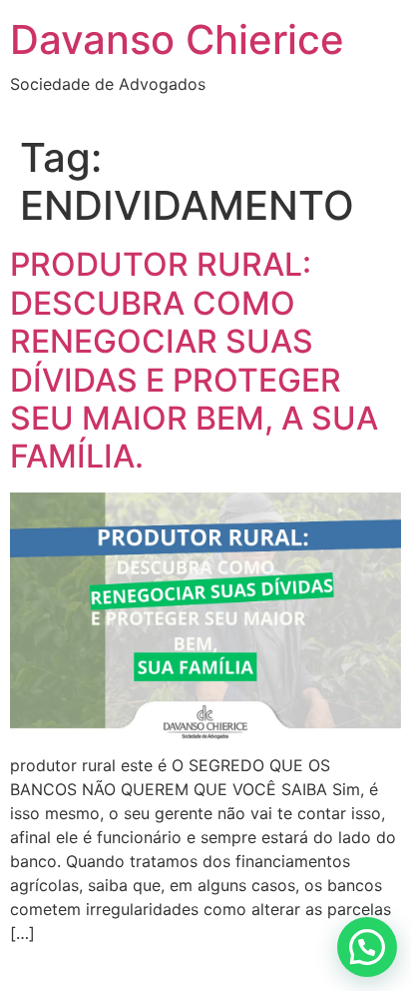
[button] (367, 947)
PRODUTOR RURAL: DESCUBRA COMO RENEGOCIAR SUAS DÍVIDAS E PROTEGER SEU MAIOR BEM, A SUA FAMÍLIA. (194, 360)
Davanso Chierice (177, 39)
